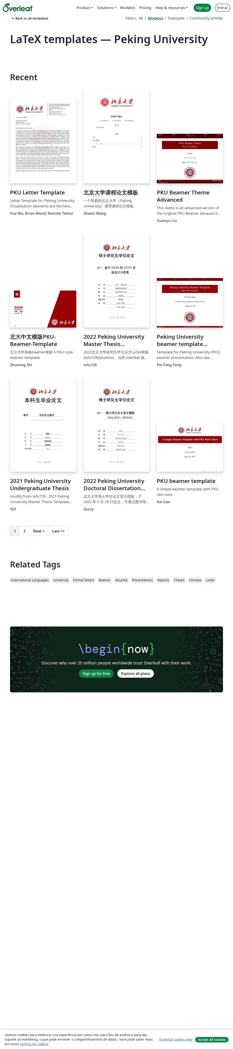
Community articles (206, 18)
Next (39, 531)
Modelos (155, 18)
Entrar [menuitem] (222, 7)
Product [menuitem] (83, 7)
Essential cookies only (175, 1039)
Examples (176, 18)
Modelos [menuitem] (127, 7)
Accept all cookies (212, 1039)
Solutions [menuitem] (105, 7)
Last (58, 531)
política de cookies (34, 1044)
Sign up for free (96, 673)
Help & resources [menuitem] (170, 7)
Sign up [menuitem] (202, 7)
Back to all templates (29, 18)
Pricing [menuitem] (145, 7)
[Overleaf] (17, 7)
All (141, 18)
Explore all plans (135, 673)
